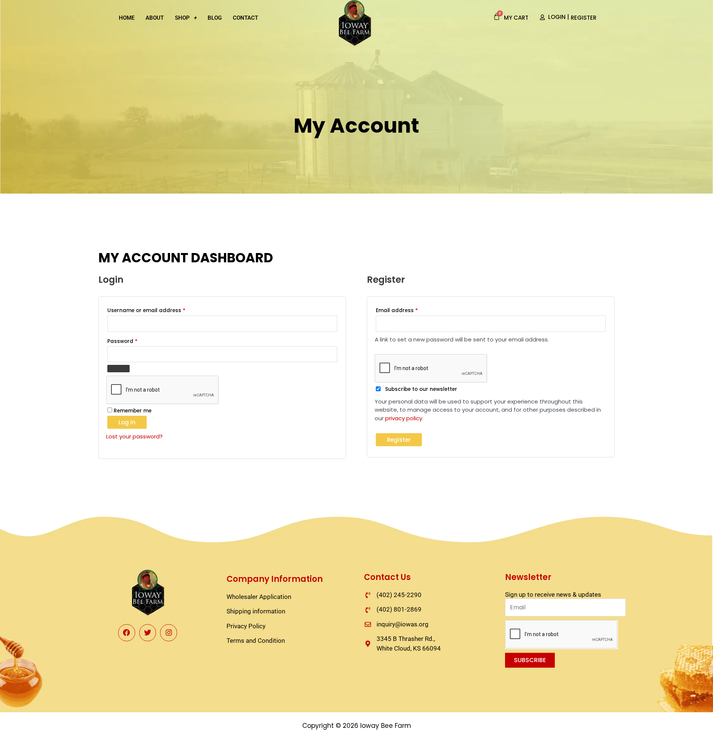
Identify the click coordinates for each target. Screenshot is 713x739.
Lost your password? (134, 436)
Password (133, 340)
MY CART (516, 18)
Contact (245, 17)
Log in (127, 422)
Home (126, 17)
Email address (408, 309)
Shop (182, 17)
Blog (215, 17)
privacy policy (403, 418)
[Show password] (118, 368)
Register (399, 440)
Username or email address (157, 309)
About (155, 17)
